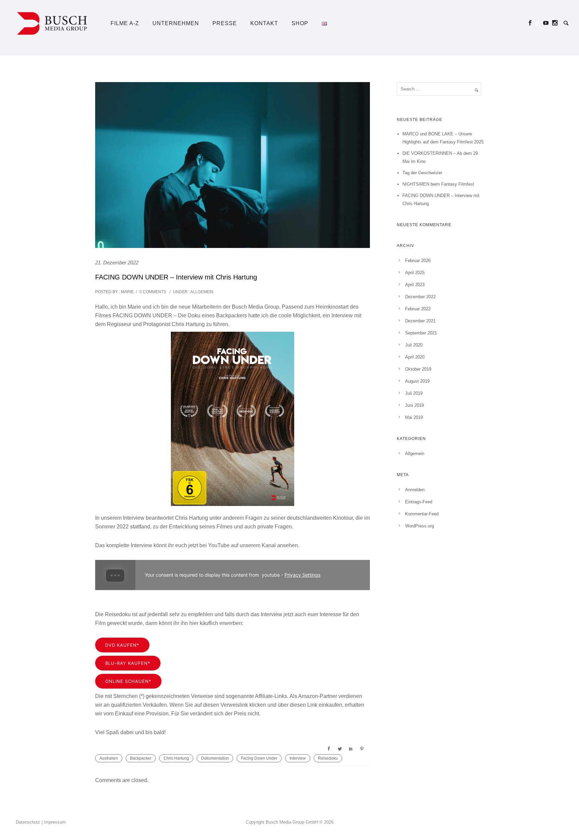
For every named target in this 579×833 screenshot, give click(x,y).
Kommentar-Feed (422, 513)
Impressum (55, 822)
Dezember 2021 (420, 320)
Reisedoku (328, 758)
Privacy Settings (302, 575)
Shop (300, 23)
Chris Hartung (176, 758)
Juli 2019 (414, 393)
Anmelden (415, 489)
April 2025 (415, 272)
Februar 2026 (418, 260)
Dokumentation (215, 758)
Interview (298, 758)
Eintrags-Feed (418, 501)
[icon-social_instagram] (555, 23)
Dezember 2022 (420, 296)
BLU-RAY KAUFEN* (127, 663)
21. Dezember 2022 (116, 262)
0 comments (152, 292)
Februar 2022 (418, 308)
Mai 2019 (414, 417)
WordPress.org (419, 525)
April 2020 (415, 357)
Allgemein (201, 292)
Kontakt (264, 23)
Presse (224, 23)
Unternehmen (175, 23)
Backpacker (140, 758)
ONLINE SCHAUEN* (128, 681)
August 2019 (417, 381)
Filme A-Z (125, 23)
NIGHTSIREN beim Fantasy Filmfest (438, 184)
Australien (109, 758)
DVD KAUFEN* (122, 645)
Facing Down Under (259, 758)
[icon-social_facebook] (531, 23)
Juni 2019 (414, 405)
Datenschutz (28, 822)
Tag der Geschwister (422, 172)
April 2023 (415, 284)
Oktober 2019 (418, 369)
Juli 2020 (414, 344)
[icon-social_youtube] (547, 23)
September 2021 (421, 332)
